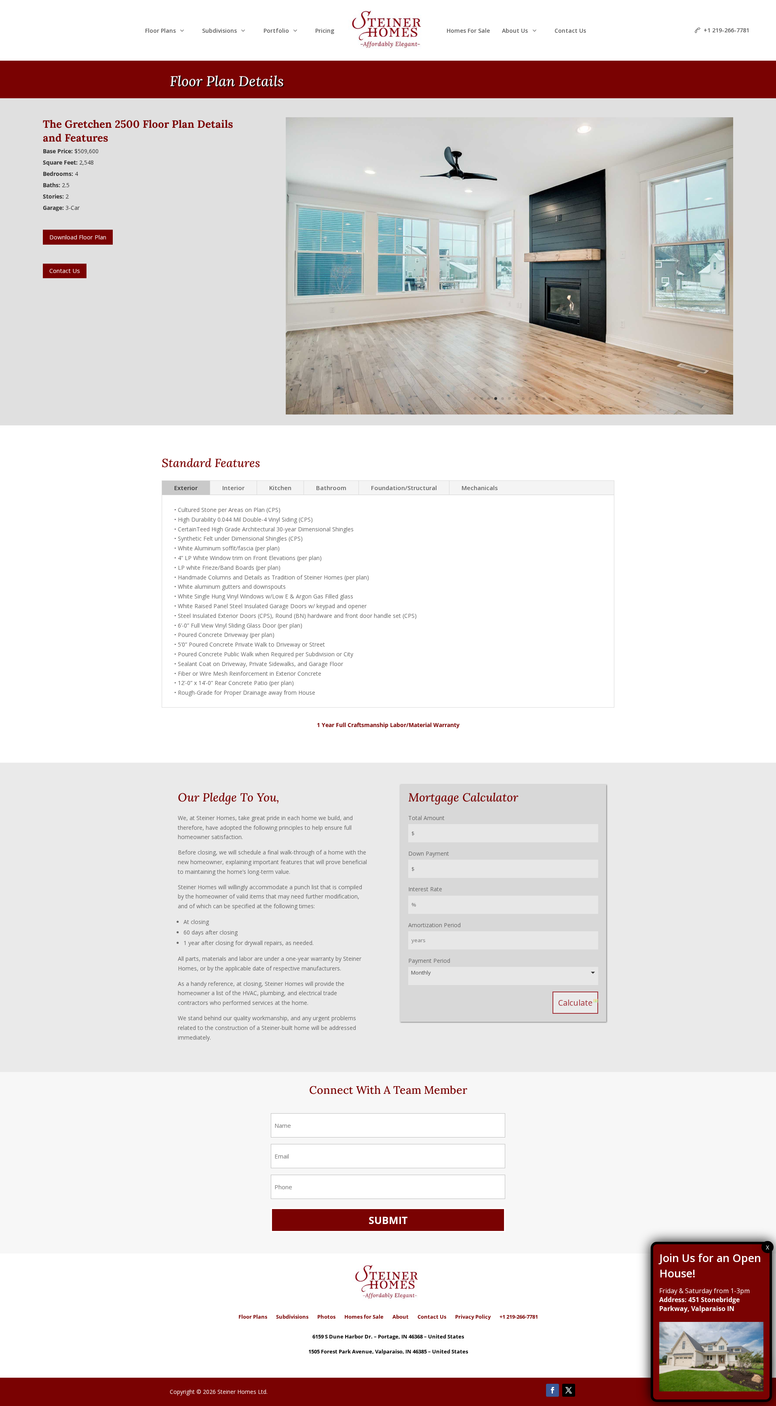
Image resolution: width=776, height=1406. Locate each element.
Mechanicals (480, 488)
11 (543, 398)
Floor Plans (252, 1316)
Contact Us (64, 270)
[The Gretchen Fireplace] (510, 414)
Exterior (186, 488)
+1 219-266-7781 (519, 1316)
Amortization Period (434, 925)
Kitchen (280, 488)
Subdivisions (292, 1316)
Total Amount (426, 818)
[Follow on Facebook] (552, 1390)
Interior (233, 488)
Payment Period (429, 960)
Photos (326, 1316)
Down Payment (428, 853)
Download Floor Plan (77, 237)
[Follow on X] (568, 1390)
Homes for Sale (364, 1316)
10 (537, 398)
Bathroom (331, 488)
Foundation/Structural (404, 488)
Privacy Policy (473, 1316)
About (400, 1316)
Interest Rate (425, 889)
